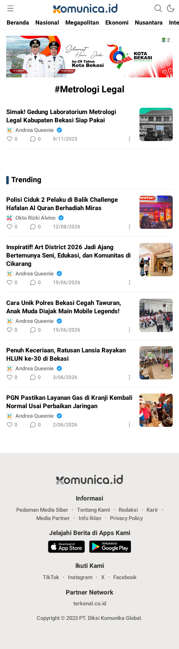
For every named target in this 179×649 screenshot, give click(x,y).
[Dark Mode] (170, 8)
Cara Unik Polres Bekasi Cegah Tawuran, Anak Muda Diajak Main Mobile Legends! (63, 307)
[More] (129, 139)
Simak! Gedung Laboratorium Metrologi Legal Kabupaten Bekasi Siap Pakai (61, 116)
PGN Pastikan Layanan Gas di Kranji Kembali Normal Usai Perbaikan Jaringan (69, 402)
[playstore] (110, 547)
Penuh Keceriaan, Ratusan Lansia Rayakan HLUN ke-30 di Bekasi (66, 354)
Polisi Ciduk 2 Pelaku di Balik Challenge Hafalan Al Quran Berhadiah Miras (62, 204)
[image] (156, 124)
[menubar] (10, 8)
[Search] (158, 8)
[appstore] (66, 547)
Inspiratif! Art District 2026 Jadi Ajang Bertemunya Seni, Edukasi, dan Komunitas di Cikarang (68, 255)
